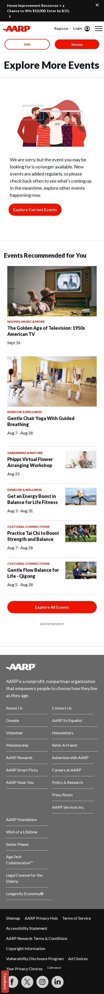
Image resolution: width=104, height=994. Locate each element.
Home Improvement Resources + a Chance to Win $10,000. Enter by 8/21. (38, 8)
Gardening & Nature (25, 453)
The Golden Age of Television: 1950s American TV (46, 331)
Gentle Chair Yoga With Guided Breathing (40, 421)
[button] (98, 28)
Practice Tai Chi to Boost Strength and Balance (33, 536)
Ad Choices (78, 958)
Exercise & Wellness (24, 412)
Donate (12, 720)
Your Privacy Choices (24, 968)
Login (77, 28)
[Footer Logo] (52, 667)
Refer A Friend (64, 745)
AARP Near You (20, 782)
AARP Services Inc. (68, 807)
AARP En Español (67, 720)
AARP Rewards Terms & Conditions (36, 938)
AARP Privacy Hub (41, 918)
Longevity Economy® (25, 893)
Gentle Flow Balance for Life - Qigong (33, 573)
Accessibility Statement (26, 928)
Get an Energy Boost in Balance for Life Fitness (32, 499)
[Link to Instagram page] (42, 982)
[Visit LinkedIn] (57, 982)
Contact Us (62, 707)
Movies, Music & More (26, 321)
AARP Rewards (19, 757)
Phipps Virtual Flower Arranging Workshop (30, 462)
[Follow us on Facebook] (12, 982)
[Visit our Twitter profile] (27, 982)
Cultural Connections (28, 526)
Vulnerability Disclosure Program (35, 958)
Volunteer (14, 732)
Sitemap (13, 918)
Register (61, 28)
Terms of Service (76, 918)
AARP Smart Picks (22, 769)
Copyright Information (25, 948)
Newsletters (62, 732)
